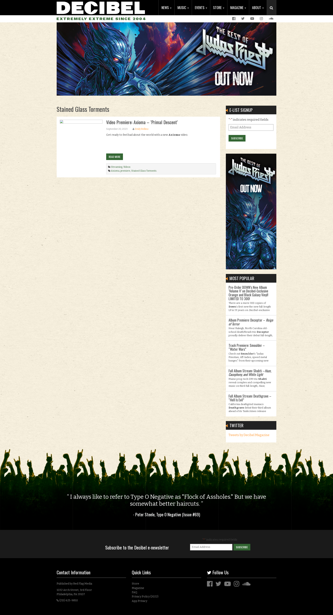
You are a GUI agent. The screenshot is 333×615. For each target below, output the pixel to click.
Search (273, 11)
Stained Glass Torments (143, 170)
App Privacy (139, 601)
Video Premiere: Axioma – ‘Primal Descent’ (142, 122)
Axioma (115, 170)
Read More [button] (114, 157)
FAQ (134, 592)
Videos (126, 167)
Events (200, 7)
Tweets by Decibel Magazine (249, 435)
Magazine (237, 7)
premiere (125, 170)
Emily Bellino (141, 129)
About (257, 7)
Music (182, 7)
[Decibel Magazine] (101, 7)
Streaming (116, 167)
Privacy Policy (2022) (145, 596)
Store (217, 7)
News (165, 7)
